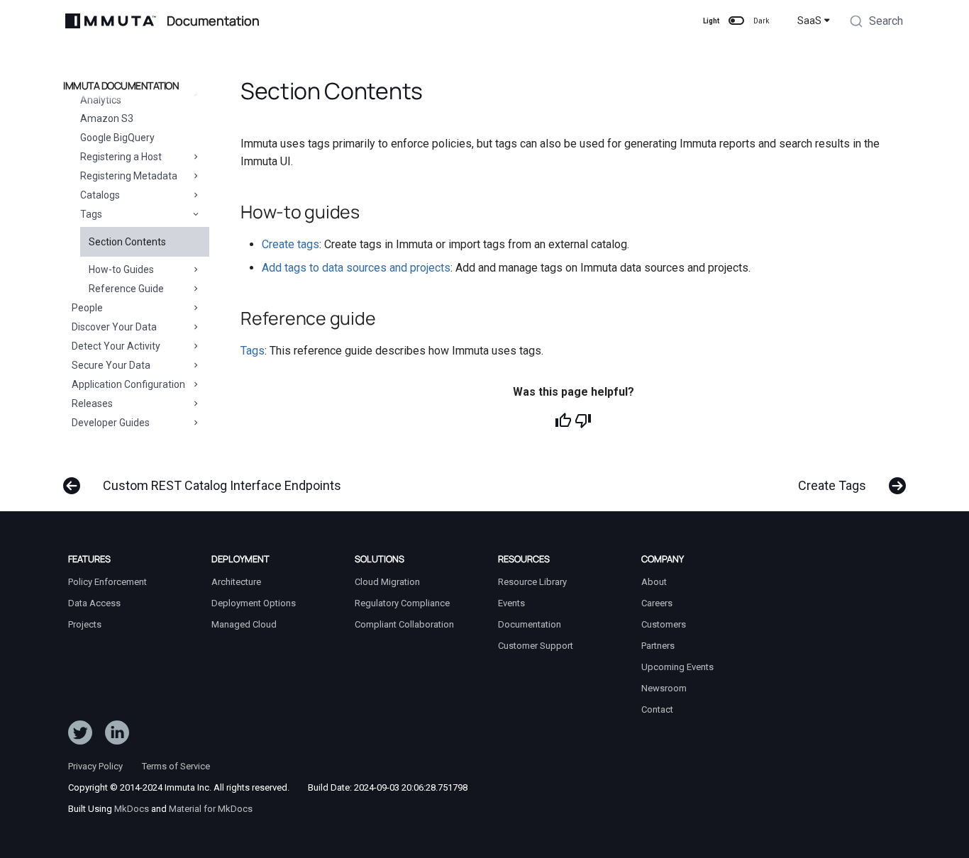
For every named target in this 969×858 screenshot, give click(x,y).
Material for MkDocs (211, 808)
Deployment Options (253, 603)
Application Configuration (128, 384)
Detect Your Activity (116, 346)
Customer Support (535, 645)
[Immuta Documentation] (110, 21)
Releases (92, 403)
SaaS (809, 20)
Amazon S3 (106, 118)
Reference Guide (126, 288)
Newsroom (664, 688)
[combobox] (876, 22)
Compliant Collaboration (404, 624)
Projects (84, 624)
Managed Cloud (244, 624)
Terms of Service (176, 766)
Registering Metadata (128, 176)
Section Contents (127, 241)
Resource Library (532, 581)
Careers (656, 603)
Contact (657, 709)
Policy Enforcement (107, 581)
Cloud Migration (387, 581)
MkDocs (131, 808)
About (654, 581)
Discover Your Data (114, 327)
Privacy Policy (95, 766)
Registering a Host (121, 156)
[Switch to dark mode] (736, 20)
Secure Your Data (111, 365)
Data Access (94, 603)
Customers (663, 624)
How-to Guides (121, 269)
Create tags (290, 244)
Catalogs (100, 195)
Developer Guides (111, 422)
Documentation (529, 624)
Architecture (236, 581)
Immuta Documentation (121, 85)
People (87, 307)
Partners (658, 645)
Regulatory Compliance (402, 603)
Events (511, 603)
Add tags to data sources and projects (356, 267)
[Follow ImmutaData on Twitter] (80, 735)
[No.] (583, 420)
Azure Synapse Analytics (114, 93)
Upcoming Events (677, 667)
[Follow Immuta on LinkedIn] (117, 735)
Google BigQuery (117, 137)
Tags (91, 214)
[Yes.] (563, 420)
